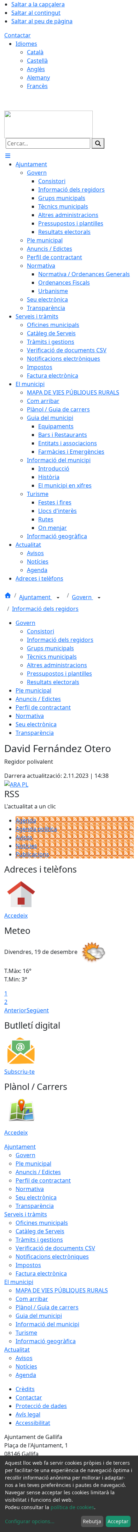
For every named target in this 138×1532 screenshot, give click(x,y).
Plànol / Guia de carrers (47, 1307)
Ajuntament (35, 597)
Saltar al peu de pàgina (42, 21)
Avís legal (28, 1414)
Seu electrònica (36, 724)
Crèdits (25, 1389)
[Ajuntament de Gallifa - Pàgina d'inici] (48, 124)
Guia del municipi (39, 1316)
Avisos (24, 837)
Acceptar (118, 1521)
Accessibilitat (33, 1423)
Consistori (40, 631)
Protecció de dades (41, 1406)
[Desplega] (58, 597)
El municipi (18, 1282)
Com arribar (32, 1299)
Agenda (26, 820)
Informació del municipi (47, 1324)
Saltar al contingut (36, 13)
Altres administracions (57, 665)
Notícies (26, 846)
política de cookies (72, 1507)
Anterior (15, 1010)
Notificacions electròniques (52, 1256)
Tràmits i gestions (39, 1239)
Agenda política (36, 829)
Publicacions (32, 854)
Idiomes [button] (26, 44)
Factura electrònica (41, 1273)
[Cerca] (98, 143)
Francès (37, 86)
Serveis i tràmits (25, 1214)
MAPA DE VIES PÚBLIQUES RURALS (62, 1290)
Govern (82, 597)
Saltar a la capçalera (38, 4)
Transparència (35, 733)
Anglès (36, 69)
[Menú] (7, 156)
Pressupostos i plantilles (59, 673)
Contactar (17, 35)
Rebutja (92, 1521)
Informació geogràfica (46, 1341)
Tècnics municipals (52, 656)
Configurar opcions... (29, 1521)
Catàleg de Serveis (40, 1231)
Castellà (37, 60)
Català (35, 52)
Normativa (30, 716)
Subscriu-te (19, 1071)
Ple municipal (33, 690)
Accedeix (16, 915)
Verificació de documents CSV (55, 1248)
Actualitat (17, 1349)
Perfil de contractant (43, 707)
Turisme (26, 1332)
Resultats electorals (53, 682)
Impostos (28, 1265)
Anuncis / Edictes (38, 699)
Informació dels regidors (45, 609)
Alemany (38, 77)
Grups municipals (50, 648)
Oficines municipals (42, 1223)
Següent (38, 1010)
